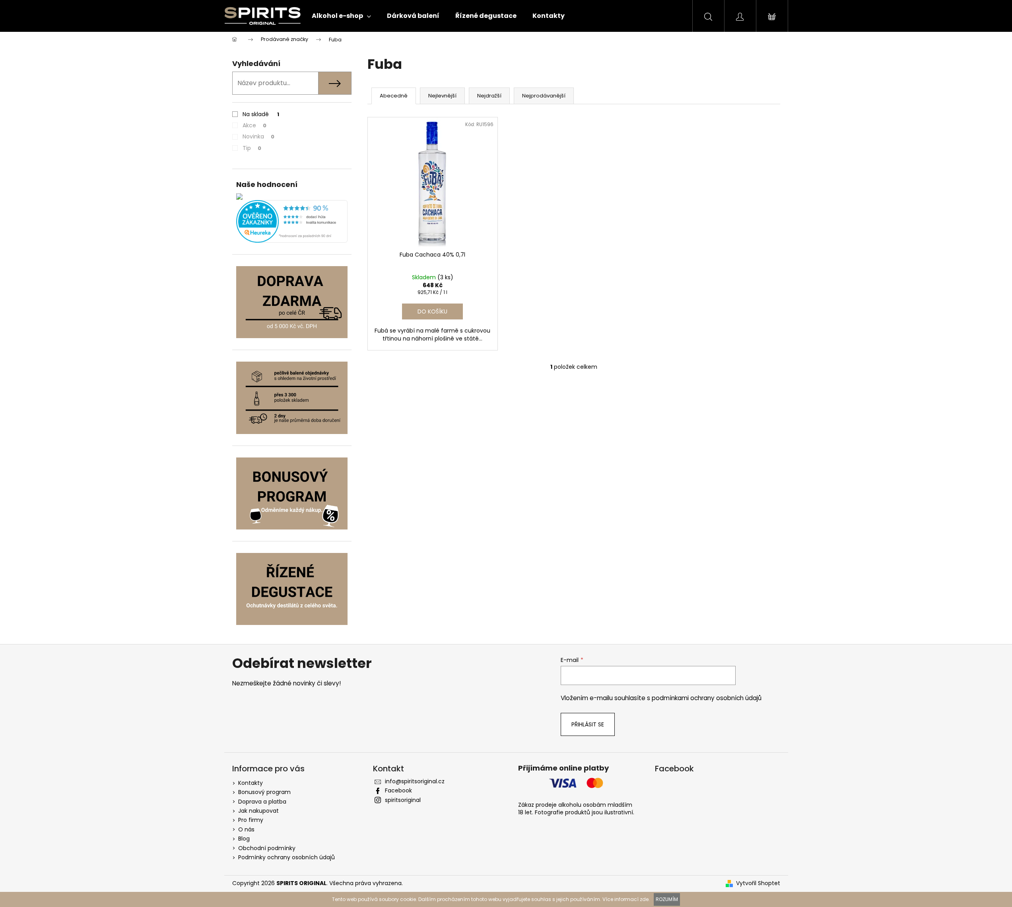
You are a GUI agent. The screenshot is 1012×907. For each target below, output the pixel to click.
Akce (254, 125)
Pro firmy (250, 820)
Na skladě (261, 114)
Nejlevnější (442, 95)
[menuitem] (341, 16)
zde (644, 899)
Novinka (258, 136)
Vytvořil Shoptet (758, 883)
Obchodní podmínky (266, 848)
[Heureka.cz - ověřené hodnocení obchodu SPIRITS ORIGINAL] (292, 221)
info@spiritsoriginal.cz (415, 781)
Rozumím (667, 899)
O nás (246, 829)
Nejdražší (489, 95)
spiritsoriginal (403, 800)
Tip (252, 148)
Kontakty (250, 783)
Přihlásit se (587, 724)
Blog (244, 839)
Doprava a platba (262, 802)
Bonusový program (264, 792)
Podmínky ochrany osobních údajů (286, 857)
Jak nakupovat (258, 811)
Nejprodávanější (543, 95)
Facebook (398, 790)
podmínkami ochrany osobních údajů (706, 698)
